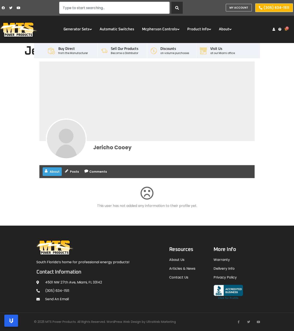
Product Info (198, 29)
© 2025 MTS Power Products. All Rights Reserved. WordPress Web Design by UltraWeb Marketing (105, 322)
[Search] (177, 8)
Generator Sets (76, 29)
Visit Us (216, 49)
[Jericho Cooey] (66, 139)
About (224, 29)
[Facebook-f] (238, 321)
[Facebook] (3, 8)
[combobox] (114, 8)
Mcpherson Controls (159, 29)
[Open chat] (11, 321)
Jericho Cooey (112, 147)
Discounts (168, 49)
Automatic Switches (117, 29)
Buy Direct (66, 49)
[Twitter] (11, 8)
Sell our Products (124, 49)
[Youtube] (18, 8)
